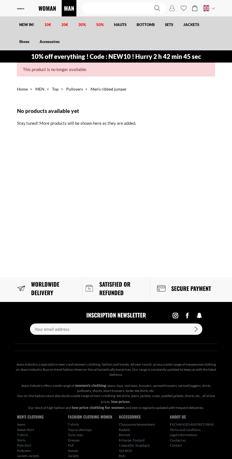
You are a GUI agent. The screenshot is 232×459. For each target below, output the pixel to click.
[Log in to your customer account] (172, 8)
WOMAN (47, 8)
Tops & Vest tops (80, 430)
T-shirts (22, 435)
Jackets (73, 456)
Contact (176, 445)
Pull (71, 445)
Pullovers (74, 89)
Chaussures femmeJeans (137, 424)
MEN (39, 89)
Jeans (21, 424)
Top (55, 89)
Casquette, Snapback (134, 445)
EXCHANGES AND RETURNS (192, 424)
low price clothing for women (98, 407)
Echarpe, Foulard (132, 440)
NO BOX (125, 451)
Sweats (73, 451)
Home (22, 89)
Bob (122, 456)
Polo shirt (24, 445)
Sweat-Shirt (25, 430)
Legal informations (183, 435)
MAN (69, 8)
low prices (120, 401)
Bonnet (124, 435)
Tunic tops (75, 435)
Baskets (124, 430)
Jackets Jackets (28, 456)
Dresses (74, 440)
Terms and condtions (185, 430)
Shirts (21, 440)
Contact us (178, 440)
